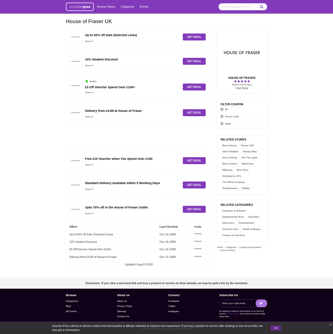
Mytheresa (247, 163)
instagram (173, 311)
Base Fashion (229, 163)
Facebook (173, 301)
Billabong (227, 169)
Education (253, 217)
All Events (71, 311)
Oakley (246, 188)
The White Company (233, 182)
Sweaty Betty (250, 151)
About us (122, 301)
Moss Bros (242, 169)
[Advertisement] (139, 137)
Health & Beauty (251, 229)
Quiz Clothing (229, 157)
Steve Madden (230, 151)
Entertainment (246, 223)
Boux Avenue (229, 145)
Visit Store (242, 88)
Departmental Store (233, 217)
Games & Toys (230, 229)
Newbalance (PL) (231, 176)
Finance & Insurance (233, 235)
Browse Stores (106, 6)
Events (144, 6)
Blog (68, 306)
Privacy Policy (124, 306)
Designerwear (230, 188)
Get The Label (249, 157)
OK (276, 328)
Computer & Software (234, 210)
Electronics (228, 223)
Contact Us (123, 316)
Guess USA (247, 145)
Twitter (172, 306)
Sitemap (121, 311)
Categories (127, 6)
